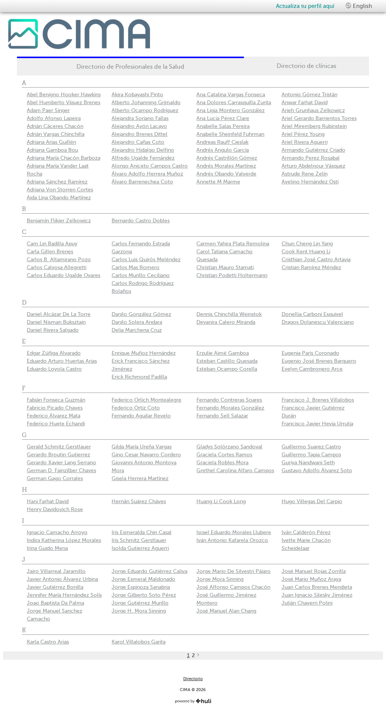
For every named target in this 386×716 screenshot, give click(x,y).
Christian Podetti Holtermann (231, 275)
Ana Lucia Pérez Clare (222, 118)
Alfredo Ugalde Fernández (143, 158)
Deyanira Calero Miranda (225, 322)
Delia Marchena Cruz (137, 330)
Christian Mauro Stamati (225, 267)
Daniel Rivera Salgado (53, 330)
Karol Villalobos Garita (138, 642)
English (361, 6)
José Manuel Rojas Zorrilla (314, 571)
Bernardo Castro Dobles (141, 220)
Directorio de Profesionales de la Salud (130, 66)
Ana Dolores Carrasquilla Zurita (233, 102)
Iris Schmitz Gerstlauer (139, 540)
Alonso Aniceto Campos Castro (150, 166)
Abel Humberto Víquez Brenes (63, 102)
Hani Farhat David (48, 501)
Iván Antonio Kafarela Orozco (232, 540)
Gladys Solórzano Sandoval (229, 447)
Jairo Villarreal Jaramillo (56, 571)
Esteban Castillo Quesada (226, 361)
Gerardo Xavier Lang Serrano (61, 462)
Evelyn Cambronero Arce (312, 369)
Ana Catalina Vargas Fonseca (230, 94)
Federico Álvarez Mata (53, 416)
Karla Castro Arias (48, 642)
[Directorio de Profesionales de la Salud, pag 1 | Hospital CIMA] (96, 34)
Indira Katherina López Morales (64, 540)
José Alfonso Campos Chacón (233, 587)
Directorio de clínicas (306, 66)
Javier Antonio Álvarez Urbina (62, 579)
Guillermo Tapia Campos (311, 454)
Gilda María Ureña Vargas (142, 447)
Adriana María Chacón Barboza (63, 158)
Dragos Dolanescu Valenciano (318, 322)
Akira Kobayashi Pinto (137, 94)
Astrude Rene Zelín (305, 174)
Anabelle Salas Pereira (223, 126)
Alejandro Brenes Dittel (139, 134)
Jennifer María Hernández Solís (64, 595)
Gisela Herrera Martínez (140, 478)
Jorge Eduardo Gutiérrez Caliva (149, 571)
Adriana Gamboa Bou (52, 150)
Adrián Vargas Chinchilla (55, 134)
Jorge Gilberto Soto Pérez (144, 595)
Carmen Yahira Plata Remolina (232, 243)
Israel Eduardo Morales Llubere (233, 532)
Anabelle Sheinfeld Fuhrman (230, 134)
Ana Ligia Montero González (230, 110)
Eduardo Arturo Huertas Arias (62, 361)
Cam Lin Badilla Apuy (52, 243)
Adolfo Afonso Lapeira (54, 118)
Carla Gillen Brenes (50, 251)
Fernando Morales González (230, 408)
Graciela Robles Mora (222, 462)
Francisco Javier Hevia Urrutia (317, 424)
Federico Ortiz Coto (136, 408)
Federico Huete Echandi (56, 424)
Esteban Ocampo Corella (226, 369)
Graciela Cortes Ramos (224, 454)
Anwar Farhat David (305, 102)
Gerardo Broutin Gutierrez (58, 454)
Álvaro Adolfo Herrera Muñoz (147, 174)
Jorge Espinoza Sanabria (141, 587)
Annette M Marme (218, 182)
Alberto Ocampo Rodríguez (145, 110)
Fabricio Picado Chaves (55, 408)
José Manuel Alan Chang (226, 611)
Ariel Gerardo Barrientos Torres (319, 118)
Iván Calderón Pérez (306, 532)
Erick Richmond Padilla (139, 377)
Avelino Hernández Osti (310, 182)
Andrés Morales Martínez (226, 166)
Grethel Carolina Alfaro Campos (235, 470)
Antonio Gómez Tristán (309, 94)
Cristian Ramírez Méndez (311, 267)
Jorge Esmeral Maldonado (143, 579)
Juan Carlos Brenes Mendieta (317, 587)
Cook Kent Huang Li (306, 251)
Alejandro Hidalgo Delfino (143, 150)
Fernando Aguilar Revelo (141, 416)
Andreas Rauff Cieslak (222, 142)
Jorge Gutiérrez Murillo (140, 603)
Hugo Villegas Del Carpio (312, 501)
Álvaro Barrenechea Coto (142, 182)
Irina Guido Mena (47, 548)
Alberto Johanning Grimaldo (146, 102)
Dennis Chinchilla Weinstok (229, 314)
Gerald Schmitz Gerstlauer (59, 447)
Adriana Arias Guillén (51, 142)
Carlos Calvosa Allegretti (56, 267)
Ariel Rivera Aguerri (305, 142)
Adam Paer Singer (48, 110)
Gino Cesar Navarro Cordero (146, 454)
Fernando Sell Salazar (222, 416)
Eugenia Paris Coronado (310, 353)
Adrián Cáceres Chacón (55, 126)
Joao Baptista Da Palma (55, 603)
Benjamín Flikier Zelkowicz (59, 220)
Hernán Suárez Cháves (139, 501)
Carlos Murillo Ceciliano (141, 275)
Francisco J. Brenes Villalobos (318, 400)
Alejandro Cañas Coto (138, 142)
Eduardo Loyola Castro (54, 369)
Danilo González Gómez (141, 314)
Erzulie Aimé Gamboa (222, 353)
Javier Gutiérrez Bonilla (55, 587)
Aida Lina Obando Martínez (59, 197)
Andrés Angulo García (222, 150)
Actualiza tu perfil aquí (305, 6)
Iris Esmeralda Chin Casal (142, 532)
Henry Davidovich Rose (55, 509)
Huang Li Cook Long (221, 501)
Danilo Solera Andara (137, 322)
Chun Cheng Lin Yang (307, 243)
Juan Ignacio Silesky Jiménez (317, 595)
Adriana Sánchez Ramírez (57, 182)
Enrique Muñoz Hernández (144, 353)
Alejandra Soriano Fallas (140, 118)
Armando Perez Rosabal (311, 158)
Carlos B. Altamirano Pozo (59, 259)
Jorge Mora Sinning (220, 579)
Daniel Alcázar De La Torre (58, 314)
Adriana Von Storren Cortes (60, 189)
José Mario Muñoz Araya (311, 579)
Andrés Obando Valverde (226, 174)
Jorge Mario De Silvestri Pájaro (233, 571)
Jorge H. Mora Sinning (139, 611)
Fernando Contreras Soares (229, 400)
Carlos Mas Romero (135, 267)
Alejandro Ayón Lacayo (139, 126)
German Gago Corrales (55, 478)
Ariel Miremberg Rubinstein (314, 126)
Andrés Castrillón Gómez (226, 158)
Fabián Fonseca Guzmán (56, 400)
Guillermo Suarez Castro (311, 447)
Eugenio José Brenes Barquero (319, 361)
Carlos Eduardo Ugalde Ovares (63, 275)
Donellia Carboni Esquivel (312, 314)
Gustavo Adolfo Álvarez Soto (317, 470)
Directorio (193, 678)
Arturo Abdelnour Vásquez (313, 166)
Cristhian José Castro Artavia (316, 259)
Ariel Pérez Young (303, 134)
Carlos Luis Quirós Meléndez (146, 259)
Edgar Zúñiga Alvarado (54, 353)
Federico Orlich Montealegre (146, 400)
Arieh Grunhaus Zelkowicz (313, 110)
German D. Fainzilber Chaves (61, 470)
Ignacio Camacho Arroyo (57, 532)
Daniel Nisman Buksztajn (56, 322)
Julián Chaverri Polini (307, 603)
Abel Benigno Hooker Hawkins (64, 94)
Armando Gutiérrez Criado (313, 150)
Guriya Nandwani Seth (308, 462)
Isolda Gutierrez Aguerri (140, 548)
